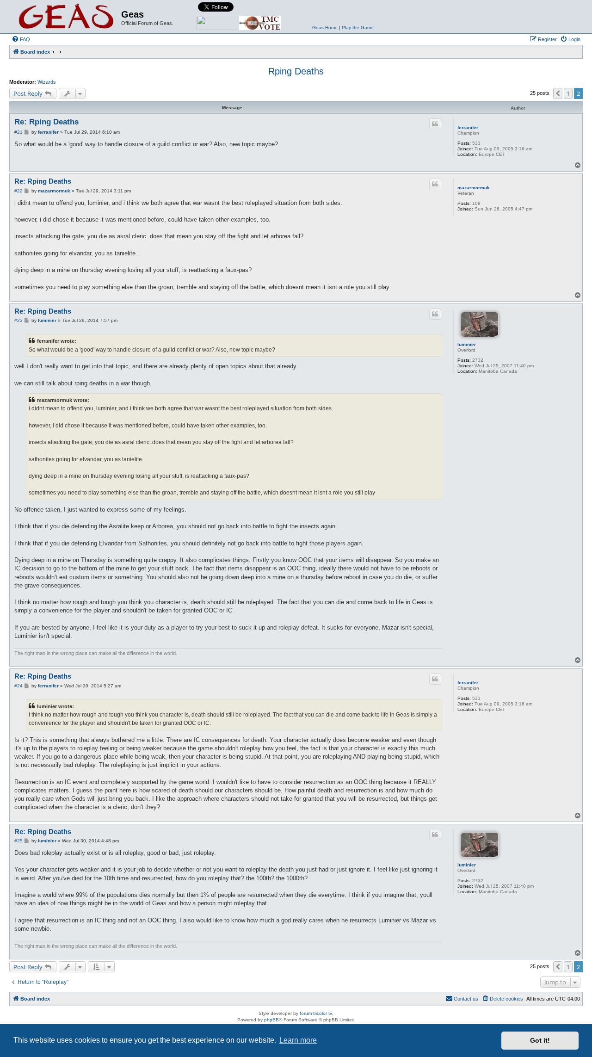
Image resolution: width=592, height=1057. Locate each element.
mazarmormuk (473, 187)
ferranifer (467, 127)
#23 (18, 320)
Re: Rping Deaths (46, 121)
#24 (18, 685)
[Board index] (66, 16)
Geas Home (325, 27)
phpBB (271, 1019)
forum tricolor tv (316, 1013)
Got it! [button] (540, 1040)
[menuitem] (21, 39)
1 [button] (568, 93)
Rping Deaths (296, 71)
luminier (466, 344)
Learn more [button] (298, 1040)
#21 (18, 132)
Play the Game (358, 27)
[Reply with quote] (435, 124)
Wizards (46, 82)
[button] (557, 93)
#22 (18, 190)
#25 (18, 840)
